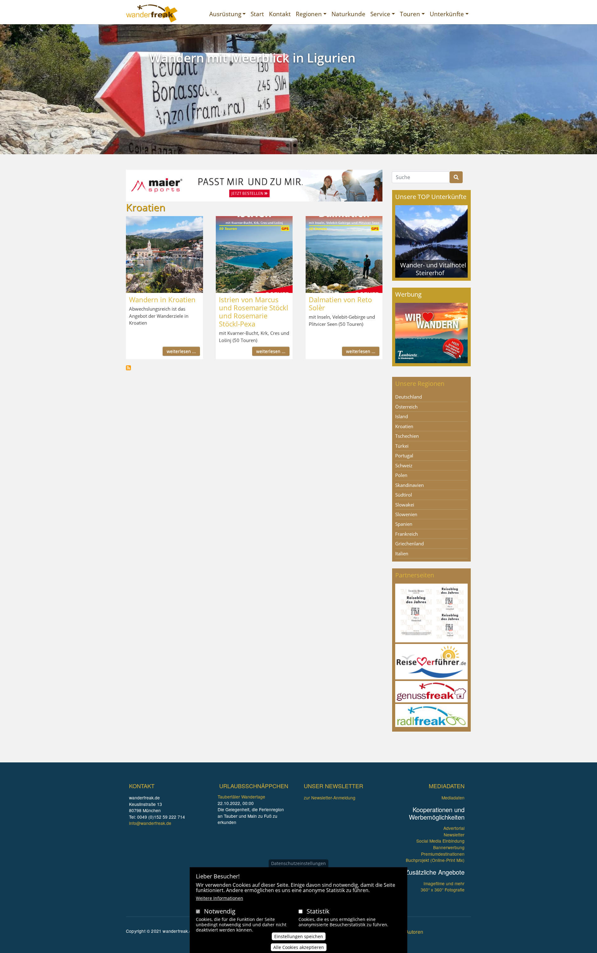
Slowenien (406, 514)
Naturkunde (348, 14)
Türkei (402, 446)
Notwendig (219, 911)
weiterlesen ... (181, 351)
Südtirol (403, 495)
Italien (401, 553)
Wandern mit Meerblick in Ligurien (252, 57)
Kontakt (280, 14)
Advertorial (454, 828)
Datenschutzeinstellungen (298, 863)
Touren (410, 14)
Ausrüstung (225, 14)
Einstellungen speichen (298, 936)
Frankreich (406, 534)
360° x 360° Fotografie (443, 889)
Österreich (406, 407)
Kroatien (404, 426)
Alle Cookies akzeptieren (298, 947)
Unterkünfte (447, 14)
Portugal (404, 455)
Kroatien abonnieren (128, 367)
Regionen (309, 14)
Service (380, 14)
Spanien (403, 524)
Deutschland (408, 397)
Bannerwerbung (449, 847)
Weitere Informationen (219, 898)
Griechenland (409, 543)
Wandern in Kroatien (162, 299)
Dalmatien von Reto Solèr (340, 303)
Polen (401, 475)
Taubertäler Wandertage (241, 796)
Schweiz (403, 465)
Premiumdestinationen (443, 854)
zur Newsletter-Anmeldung (329, 797)
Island (401, 416)
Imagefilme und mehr (444, 883)
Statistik (318, 911)
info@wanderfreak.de (150, 823)
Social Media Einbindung (440, 841)
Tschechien (407, 436)
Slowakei (404, 505)
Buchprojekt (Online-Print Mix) (435, 860)
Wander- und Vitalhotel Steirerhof (433, 269)
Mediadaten (453, 797)
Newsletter (454, 834)
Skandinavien (409, 485)
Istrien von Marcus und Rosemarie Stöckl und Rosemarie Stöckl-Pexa (253, 311)
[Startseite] (152, 13)
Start (257, 14)
